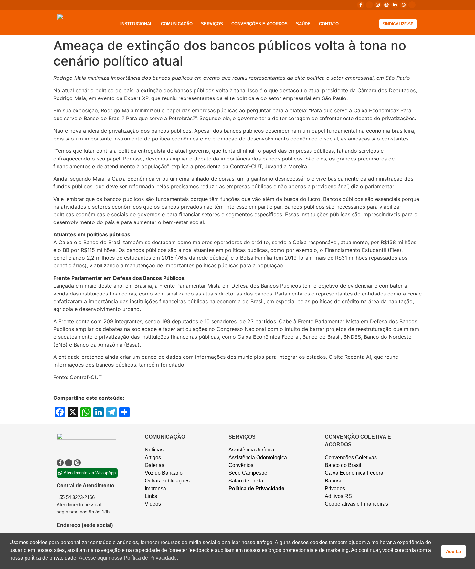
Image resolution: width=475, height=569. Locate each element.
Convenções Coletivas (351, 457)
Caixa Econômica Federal (355, 473)
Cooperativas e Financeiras (356, 504)
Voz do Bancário (164, 473)
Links (151, 496)
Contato (329, 23)
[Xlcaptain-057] (369, 4)
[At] (386, 4)
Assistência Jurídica (251, 449)
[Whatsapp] (403, 4)
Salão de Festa (245, 480)
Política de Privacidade (256, 488)
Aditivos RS (338, 496)
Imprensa (155, 488)
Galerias (154, 465)
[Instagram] (377, 4)
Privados (335, 488)
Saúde (303, 23)
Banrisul (334, 480)
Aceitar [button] (453, 551)
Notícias (154, 449)
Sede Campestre (247, 473)
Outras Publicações (167, 480)
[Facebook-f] (360, 4)
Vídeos (153, 504)
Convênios (240, 465)
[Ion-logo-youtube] (412, 4)
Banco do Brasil (343, 465)
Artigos (153, 457)
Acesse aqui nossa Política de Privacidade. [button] (128, 558)
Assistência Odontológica (257, 457)
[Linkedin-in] (394, 4)
